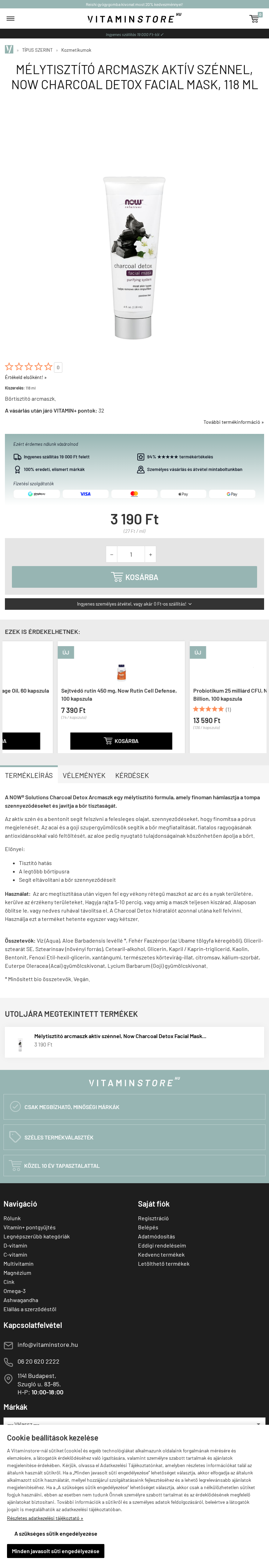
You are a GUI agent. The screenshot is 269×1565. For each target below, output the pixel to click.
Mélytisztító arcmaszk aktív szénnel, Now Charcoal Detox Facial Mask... (120, 1035)
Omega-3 (15, 1290)
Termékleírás (29, 775)
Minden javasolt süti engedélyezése (55, 1551)
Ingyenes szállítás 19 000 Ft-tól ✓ (135, 34)
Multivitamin (19, 1263)
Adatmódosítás (156, 1236)
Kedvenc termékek (161, 1254)
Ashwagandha (21, 1299)
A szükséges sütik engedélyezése (55, 1533)
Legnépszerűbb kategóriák (37, 1236)
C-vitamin (15, 1254)
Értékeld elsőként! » (26, 377)
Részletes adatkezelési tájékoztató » (45, 1518)
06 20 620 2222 (39, 1361)
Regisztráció (153, 1218)
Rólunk (12, 1218)
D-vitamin (15, 1245)
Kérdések (132, 775)
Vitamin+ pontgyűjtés (30, 1227)
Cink (9, 1281)
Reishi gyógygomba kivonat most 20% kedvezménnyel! (134, 4)
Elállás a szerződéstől (30, 1309)
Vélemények (84, 775)
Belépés (148, 1227)
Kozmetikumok (76, 50)
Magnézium (17, 1272)
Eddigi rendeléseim (162, 1245)
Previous (9, 696)
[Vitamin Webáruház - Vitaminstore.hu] (10, 50)
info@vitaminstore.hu (48, 1344)
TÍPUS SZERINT (37, 50)
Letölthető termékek (163, 1263)
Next (259, 696)
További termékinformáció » (234, 422)
